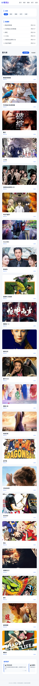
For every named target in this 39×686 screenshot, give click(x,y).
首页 (20, 2)
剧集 (28, 2)
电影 (24, 2)
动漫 (36, 2)
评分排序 (26, 52)
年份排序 (33, 52)
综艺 (32, 2)
